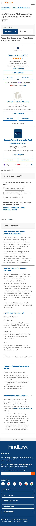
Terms (3, 521)
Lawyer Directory (5, 7)
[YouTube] (8, 484)
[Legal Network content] (33, 512)
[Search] (33, 3)
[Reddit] (26, 484)
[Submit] (33, 473)
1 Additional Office (18, 68)
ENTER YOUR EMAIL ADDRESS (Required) (13, 470)
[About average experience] (25, 85)
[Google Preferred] (31, 484)
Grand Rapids (15, 207)
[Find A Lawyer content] (33, 495)
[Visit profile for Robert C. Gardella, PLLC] (18, 95)
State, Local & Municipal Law (13, 197)
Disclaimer (17, 521)
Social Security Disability (12, 193)
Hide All (10, 219)
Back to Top (19, 439)
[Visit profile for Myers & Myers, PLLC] (18, 49)
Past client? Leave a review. (18, 143)
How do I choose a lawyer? (14, 313)
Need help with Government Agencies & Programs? (14, 232)
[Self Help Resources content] (33, 501)
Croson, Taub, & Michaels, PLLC (18, 140)
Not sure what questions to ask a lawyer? (16, 367)
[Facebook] (3, 484)
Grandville (6, 207)
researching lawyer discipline (22, 408)
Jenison (23, 207)
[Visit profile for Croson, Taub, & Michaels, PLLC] (18, 133)
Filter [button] (5, 21)
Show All (3, 219)
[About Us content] (33, 490)
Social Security (26, 193)
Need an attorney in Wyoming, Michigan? (15, 269)
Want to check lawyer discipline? (16, 396)
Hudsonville (6, 209)
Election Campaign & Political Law (14, 188)
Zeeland (14, 209)
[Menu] (2, 2)
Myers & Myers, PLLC (18, 55)
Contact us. (8, 461)
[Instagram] (20, 484)
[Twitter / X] (14, 484)
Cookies (25, 521)
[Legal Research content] (33, 506)
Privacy (10, 521)
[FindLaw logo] (9, 2)
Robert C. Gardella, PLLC (18, 101)
